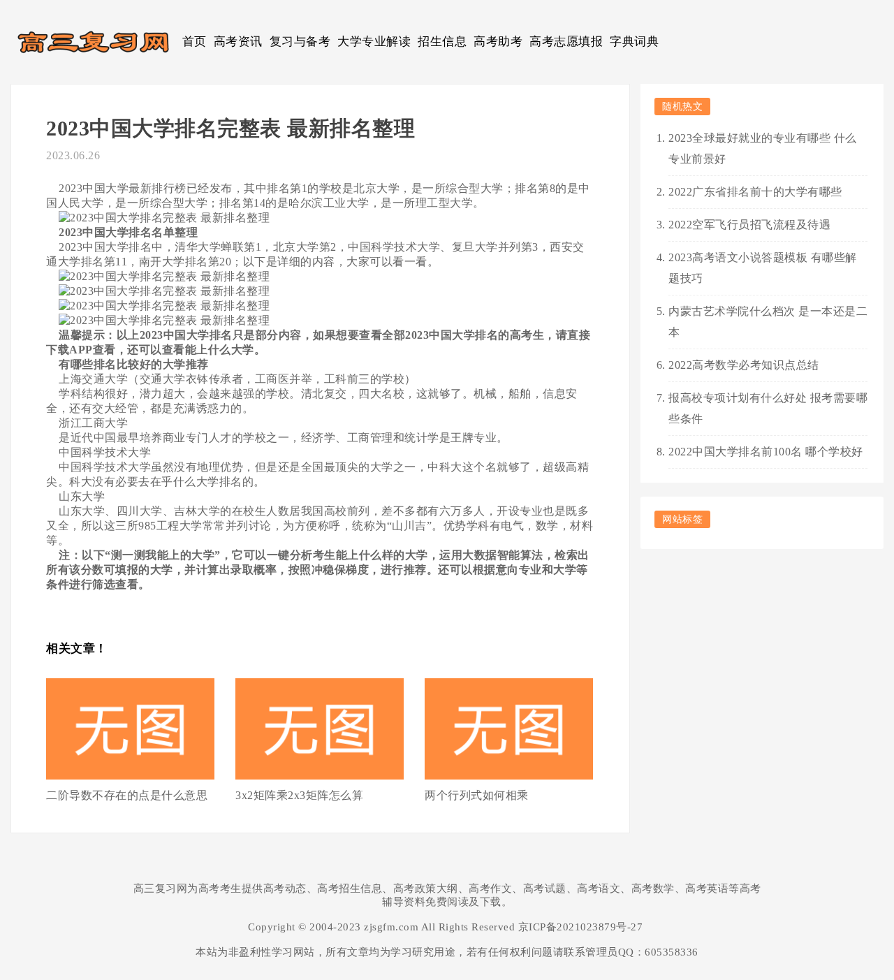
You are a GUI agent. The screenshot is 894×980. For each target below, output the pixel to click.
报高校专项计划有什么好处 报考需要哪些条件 (767, 408)
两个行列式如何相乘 (477, 795)
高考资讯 (238, 41)
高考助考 (498, 41)
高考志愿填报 (566, 41)
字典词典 (634, 41)
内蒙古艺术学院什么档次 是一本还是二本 (767, 321)
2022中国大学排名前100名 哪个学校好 (765, 452)
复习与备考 (300, 41)
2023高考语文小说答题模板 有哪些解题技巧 (762, 267)
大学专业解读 (374, 41)
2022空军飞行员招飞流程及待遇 (749, 225)
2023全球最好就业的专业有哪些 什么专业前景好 (762, 148)
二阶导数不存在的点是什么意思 (126, 795)
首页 (194, 41)
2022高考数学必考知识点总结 (743, 365)
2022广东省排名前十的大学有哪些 (755, 192)
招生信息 (442, 41)
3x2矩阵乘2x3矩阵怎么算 (299, 795)
